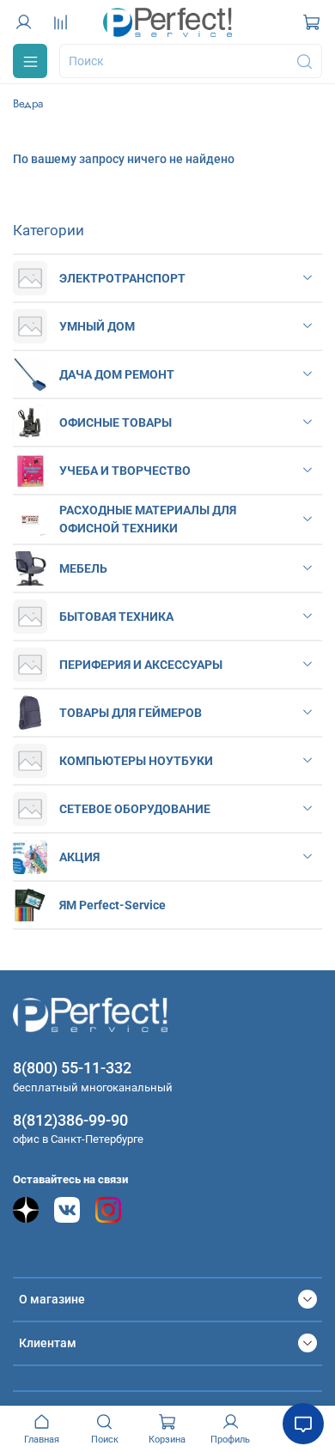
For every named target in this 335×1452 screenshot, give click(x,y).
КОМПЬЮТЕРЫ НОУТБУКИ (136, 761)
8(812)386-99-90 (70, 1120)
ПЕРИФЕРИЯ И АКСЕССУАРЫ (140, 664)
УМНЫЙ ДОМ (97, 326)
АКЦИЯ (79, 857)
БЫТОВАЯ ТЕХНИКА (116, 616)
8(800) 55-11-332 (72, 1068)
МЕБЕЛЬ (83, 568)
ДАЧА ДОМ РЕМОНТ (116, 374)
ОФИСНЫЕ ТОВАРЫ (115, 422)
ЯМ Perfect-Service (112, 905)
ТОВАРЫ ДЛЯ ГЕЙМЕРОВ (130, 713)
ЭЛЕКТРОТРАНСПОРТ (122, 278)
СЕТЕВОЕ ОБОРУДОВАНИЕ (134, 809)
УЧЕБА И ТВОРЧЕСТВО (125, 470)
